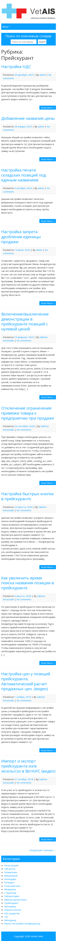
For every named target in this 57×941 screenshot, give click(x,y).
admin (43, 74)
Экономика (10, 906)
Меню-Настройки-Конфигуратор (22, 923)
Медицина (10, 889)
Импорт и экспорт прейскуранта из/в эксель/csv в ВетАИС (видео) (28, 766)
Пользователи (12, 885)
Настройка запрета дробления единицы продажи (21, 236)
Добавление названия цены (28, 118)
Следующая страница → (42, 850)
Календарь (10, 879)
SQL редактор (12, 913)
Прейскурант (11, 902)
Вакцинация (11, 875)
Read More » (47, 107)
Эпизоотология (12, 909)
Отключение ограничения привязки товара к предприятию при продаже (27, 413)
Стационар (10, 892)
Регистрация (11, 865)
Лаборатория (11, 896)
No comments (24, 340)
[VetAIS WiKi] (28, 18)
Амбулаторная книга (15, 899)
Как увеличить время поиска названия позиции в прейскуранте (27, 583)
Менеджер (10, 920)
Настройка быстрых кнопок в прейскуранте (27, 496)
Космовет (9, 882)
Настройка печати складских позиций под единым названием (23, 175)
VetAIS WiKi (37, 936)
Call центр (9, 868)
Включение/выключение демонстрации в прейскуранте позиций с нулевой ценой (25, 321)
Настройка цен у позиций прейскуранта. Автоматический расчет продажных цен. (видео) (25, 681)
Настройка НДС (16, 66)
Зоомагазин (10, 872)
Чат (6, 916)
